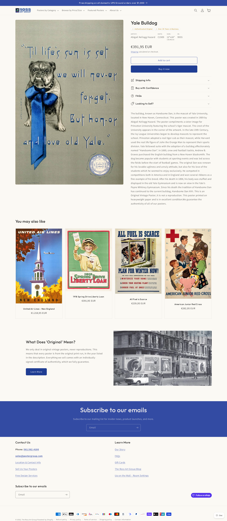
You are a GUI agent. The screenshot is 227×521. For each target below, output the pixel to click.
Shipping (134, 52)
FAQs (117, 455)
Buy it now (164, 68)
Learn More (36, 371)
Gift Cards (120, 462)
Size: (169, 34)
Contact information (123, 519)
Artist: (134, 34)
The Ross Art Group (29, 520)
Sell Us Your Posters (26, 468)
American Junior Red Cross (188, 304)
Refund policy (61, 519)
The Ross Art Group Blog (128, 468)
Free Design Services (26, 475)
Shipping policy (106, 519)
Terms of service (90, 519)
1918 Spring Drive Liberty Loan (88, 296)
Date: (160, 34)
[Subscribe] (137, 427)
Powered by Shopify (45, 520)
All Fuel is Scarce (138, 299)
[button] (47, 10)
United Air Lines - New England (39, 308)
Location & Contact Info (28, 462)
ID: (178, 34)
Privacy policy (75, 519)
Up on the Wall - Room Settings (132, 475)
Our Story (120, 449)
